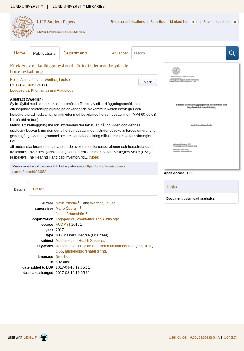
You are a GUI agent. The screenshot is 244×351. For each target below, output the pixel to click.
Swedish (63, 257)
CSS (59, 251)
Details (19, 189)
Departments (75, 53)
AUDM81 (28, 85)
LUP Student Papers (56, 21)
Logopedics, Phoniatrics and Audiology (41, 90)
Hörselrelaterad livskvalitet (77, 246)
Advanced (120, 53)
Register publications (128, 22)
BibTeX (39, 189)
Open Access (174, 173)
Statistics (157, 22)
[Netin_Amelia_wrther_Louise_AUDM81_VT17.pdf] (201, 168)
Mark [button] (148, 82)
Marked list (182, 22)
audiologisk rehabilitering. (86, 251)
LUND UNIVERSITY (27, 6)
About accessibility (205, 337)
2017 (15, 85)
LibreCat (31, 337)
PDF (190, 173)
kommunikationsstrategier (121, 246)
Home (19, 53)
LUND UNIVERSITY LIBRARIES (79, 6)
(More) (94, 157)
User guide (178, 337)
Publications (44, 53)
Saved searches (219, 22)
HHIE (147, 246)
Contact (230, 337)
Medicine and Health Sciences (80, 241)
